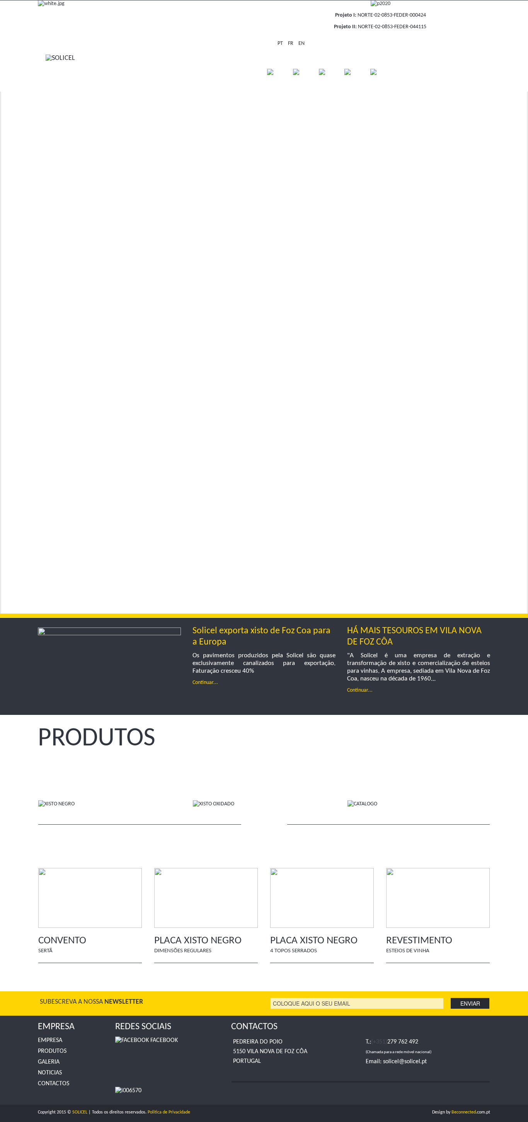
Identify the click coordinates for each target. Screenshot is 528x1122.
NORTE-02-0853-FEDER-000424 (392, 15)
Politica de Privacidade (169, 1112)
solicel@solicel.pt (405, 1062)
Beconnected (463, 1112)
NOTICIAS (50, 1073)
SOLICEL (79, 1112)
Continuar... (205, 682)
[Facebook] (412, 43)
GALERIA (49, 1062)
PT (281, 43)
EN (301, 43)
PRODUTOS (52, 1051)
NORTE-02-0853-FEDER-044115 (392, 27)
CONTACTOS (53, 1084)
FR (291, 43)
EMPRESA (50, 1040)
